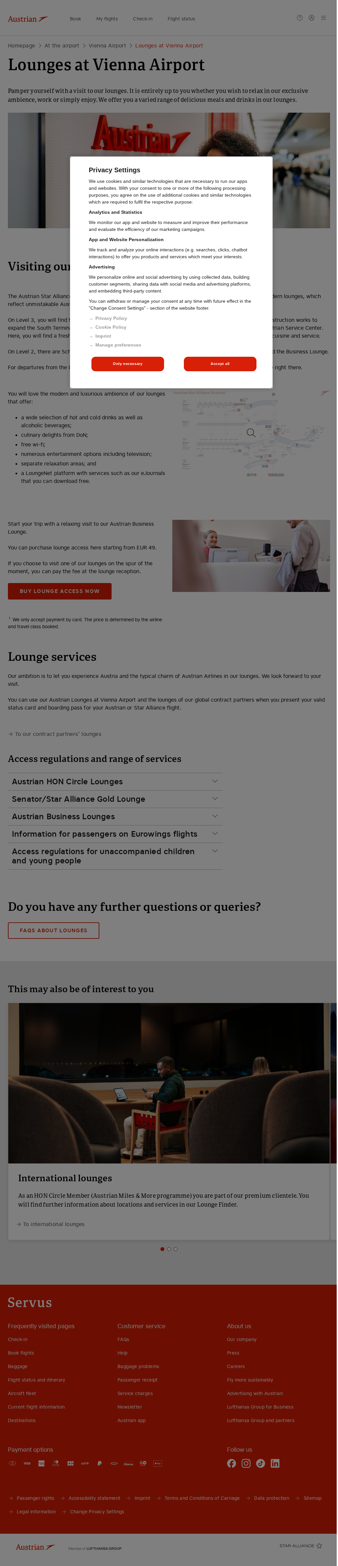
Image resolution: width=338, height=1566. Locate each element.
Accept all (220, 364)
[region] (171, 272)
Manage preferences (118, 345)
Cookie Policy (110, 327)
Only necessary (127, 364)
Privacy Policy (111, 318)
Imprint (103, 336)
